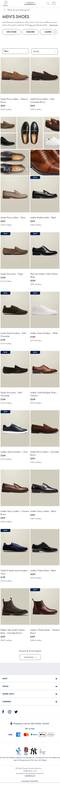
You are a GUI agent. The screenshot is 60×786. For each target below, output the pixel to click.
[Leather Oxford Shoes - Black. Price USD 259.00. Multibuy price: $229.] (44, 547)
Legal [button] (6, 686)
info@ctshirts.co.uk (30, 771)
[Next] (55, 32)
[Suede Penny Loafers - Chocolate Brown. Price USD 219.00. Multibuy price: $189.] (44, 428)
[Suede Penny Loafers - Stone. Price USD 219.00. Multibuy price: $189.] (15, 194)
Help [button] (5, 678)
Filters (6, 51)
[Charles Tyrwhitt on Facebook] (3, 711)
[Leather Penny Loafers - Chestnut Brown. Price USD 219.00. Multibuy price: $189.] (15, 488)
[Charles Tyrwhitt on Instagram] (9, 711)
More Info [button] (8, 694)
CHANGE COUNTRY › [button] (30, 781)
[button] (30, 657)
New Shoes (11, 32)
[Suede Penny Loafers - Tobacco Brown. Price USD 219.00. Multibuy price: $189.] (15, 75)
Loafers (47, 32)
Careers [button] (7, 701)
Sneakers (30, 32)
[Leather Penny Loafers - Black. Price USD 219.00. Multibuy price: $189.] (44, 488)
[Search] (48, 3)
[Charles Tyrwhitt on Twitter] (16, 711)
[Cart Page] (54, 3)
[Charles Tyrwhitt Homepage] (30, 3)
